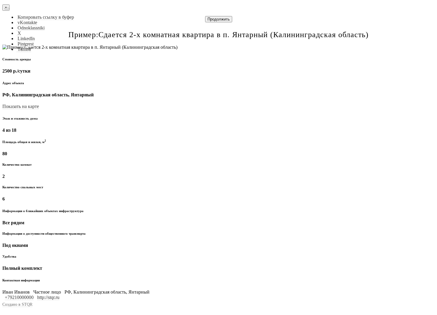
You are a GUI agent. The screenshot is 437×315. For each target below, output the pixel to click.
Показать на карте (20, 106)
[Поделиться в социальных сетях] (6, 9)
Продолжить (219, 19)
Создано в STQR (17, 304)
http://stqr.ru (48, 297)
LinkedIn (25, 38)
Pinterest (25, 43)
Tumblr (23, 49)
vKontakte (26, 22)
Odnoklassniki (30, 27)
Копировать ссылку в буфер (45, 17)
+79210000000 (19, 297)
